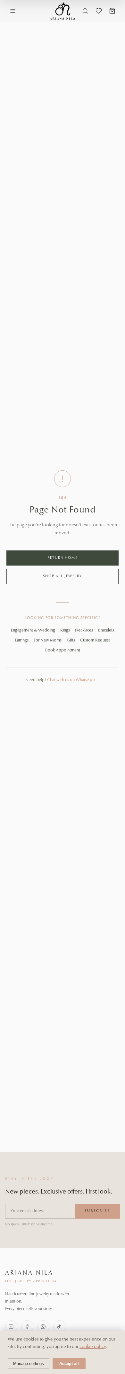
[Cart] (112, 11)
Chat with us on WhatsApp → (73, 680)
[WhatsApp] (43, 1326)
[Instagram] (11, 1326)
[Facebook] (27, 1326)
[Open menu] (12, 11)
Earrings (22, 640)
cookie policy (92, 1347)
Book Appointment (62, 650)
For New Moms (48, 640)
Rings (65, 630)
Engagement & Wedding (33, 630)
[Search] (85, 11)
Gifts (71, 640)
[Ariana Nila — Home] (63, 11)
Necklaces (84, 630)
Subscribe (97, 1211)
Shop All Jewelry (62, 576)
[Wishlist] (98, 11)
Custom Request (95, 640)
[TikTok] (59, 1326)
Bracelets (106, 630)
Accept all (69, 1363)
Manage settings (28, 1363)
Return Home (62, 558)
